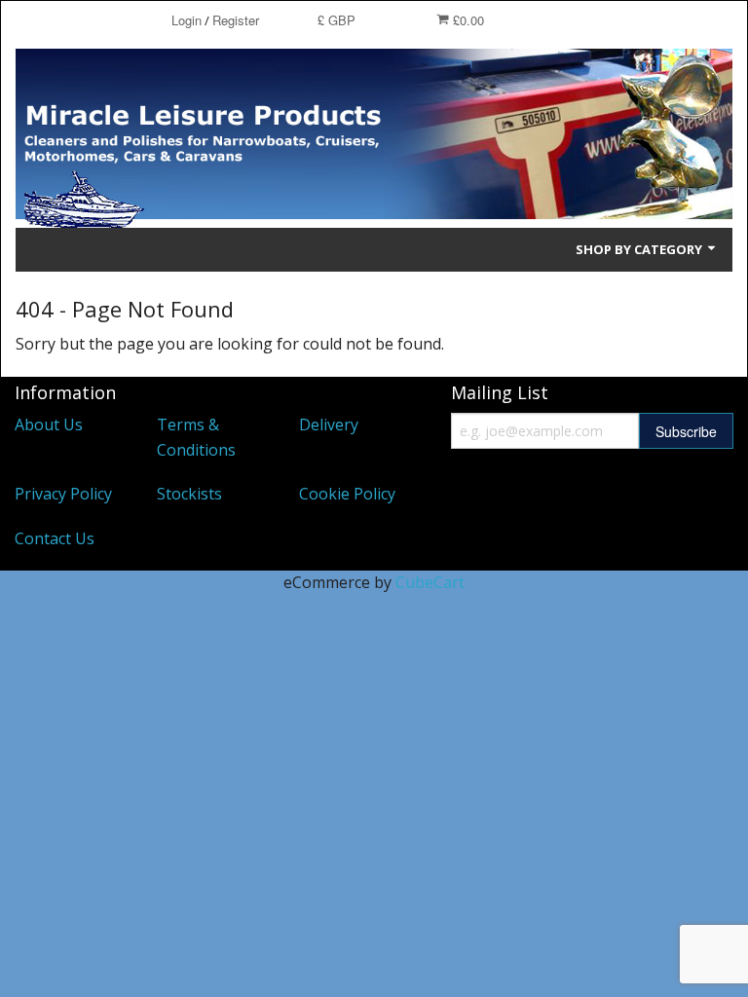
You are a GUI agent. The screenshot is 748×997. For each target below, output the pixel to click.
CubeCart (430, 582)
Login (186, 20)
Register (235, 20)
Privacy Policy (63, 493)
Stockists (189, 493)
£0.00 (466, 20)
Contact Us (54, 538)
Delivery (328, 424)
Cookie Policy (347, 493)
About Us (49, 424)
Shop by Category (640, 249)
